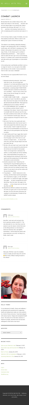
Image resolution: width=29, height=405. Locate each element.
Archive (4, 199)
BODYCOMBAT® (10, 199)
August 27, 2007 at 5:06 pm (13, 216)
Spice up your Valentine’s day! (8, 345)
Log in (2, 367)
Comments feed (5, 372)
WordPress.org (4, 374)
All (1, 199)
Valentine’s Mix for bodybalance (9, 354)
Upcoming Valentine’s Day (7, 356)
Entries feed (4, 369)
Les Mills (16, 199)
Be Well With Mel (11, 3)
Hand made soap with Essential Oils (10, 347)
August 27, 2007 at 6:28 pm (13, 248)
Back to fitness (5, 351)
